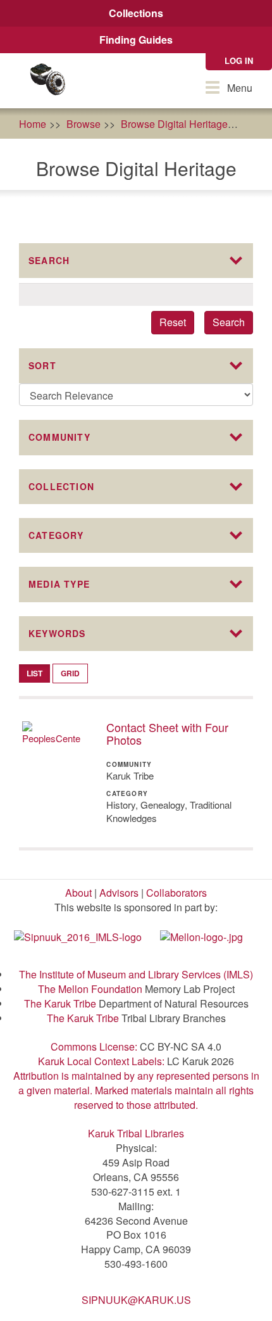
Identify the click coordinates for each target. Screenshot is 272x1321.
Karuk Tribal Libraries (136, 1133)
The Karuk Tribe (60, 1003)
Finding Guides (136, 39)
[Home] (47, 81)
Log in (239, 60)
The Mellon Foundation (90, 989)
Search (229, 322)
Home (32, 124)
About (78, 892)
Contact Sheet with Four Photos (167, 733)
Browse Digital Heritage (174, 124)
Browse (83, 124)
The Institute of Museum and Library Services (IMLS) (136, 974)
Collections (136, 13)
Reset (172, 322)
